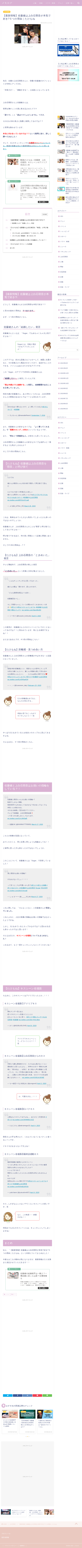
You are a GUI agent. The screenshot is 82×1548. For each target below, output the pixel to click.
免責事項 (22, 1545)
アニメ (60, 3)
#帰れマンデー (16, 610)
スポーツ (63, 236)
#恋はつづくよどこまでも (26, 607)
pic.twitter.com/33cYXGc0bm (29, 1020)
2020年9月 (64, 388)
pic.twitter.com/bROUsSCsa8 (18, 500)
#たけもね (44, 494)
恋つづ (14, 1294)
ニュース (63, 246)
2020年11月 (64, 378)
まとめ (12, 248)
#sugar (38, 888)
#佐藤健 (16, 409)
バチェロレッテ (65, 251)
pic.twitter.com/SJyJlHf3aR (17, 818)
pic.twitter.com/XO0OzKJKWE (33, 1077)
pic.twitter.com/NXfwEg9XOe (18, 1186)
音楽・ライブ (64, 287)
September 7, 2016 (38, 415)
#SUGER (44, 888)
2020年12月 (64, 373)
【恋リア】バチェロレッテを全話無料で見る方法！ (69, 329)
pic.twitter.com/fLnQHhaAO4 (18, 679)
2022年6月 (64, 363)
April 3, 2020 (34, 1192)
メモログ (7, 2)
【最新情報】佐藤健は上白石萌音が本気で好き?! (27, 220)
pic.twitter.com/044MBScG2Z (23, 1120)
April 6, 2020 (36, 616)
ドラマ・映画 (50, 3)
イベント (63, 226)
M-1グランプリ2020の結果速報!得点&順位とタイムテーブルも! (69, 338)
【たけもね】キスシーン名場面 (21, 244)
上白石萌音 (7, 11)
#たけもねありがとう (15, 497)
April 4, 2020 (35, 1125)
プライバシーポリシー (11, 1545)
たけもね (7, 1294)
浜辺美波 (63, 272)
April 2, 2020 (41, 1083)
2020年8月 (64, 393)
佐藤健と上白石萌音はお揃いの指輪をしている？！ (28, 240)
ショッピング (64, 231)
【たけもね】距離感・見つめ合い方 (24, 236)
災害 (61, 277)
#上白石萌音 (33, 497)
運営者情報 (5, 1537)
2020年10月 (64, 383)
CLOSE (45, 214)
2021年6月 (64, 368)
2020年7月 (64, 398)
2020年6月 (64, 403)
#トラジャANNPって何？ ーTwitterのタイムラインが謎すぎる (69, 302)
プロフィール (6, 1533)
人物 (34, 3)
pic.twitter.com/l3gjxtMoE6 (31, 610)
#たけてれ (36, 494)
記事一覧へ (70, 3)
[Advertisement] (27, 62)
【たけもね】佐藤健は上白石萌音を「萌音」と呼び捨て (29, 228)
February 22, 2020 (34, 685)
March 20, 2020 (30, 506)
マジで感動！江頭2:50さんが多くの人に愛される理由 (69, 311)
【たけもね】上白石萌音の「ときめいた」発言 (27, 233)
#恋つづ (14, 607)
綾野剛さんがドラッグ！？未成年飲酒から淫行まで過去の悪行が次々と (69, 320)
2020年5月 (64, 408)
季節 (61, 267)
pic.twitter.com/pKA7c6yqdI (17, 890)
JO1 (61, 216)
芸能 (41, 3)
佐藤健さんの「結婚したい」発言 (23, 223)
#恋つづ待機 (41, 885)
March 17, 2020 (37, 824)
